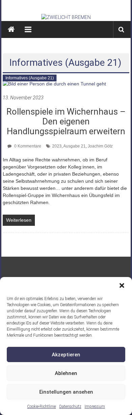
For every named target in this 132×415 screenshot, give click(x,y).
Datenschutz (70, 406)
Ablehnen (66, 373)
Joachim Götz (100, 146)
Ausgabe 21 (74, 146)
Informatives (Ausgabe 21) (29, 78)
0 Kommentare (27, 146)
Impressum (95, 406)
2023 (57, 146)
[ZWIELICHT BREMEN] (66, 17)
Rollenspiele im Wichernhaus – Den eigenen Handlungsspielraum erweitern (66, 121)
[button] (121, 285)
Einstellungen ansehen (66, 392)
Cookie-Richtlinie (41, 406)
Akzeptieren (66, 355)
